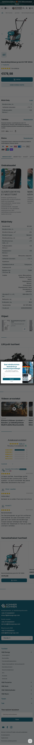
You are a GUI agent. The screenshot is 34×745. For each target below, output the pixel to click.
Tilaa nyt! (12, 379)
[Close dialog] (32, 362)
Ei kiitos (11, 381)
